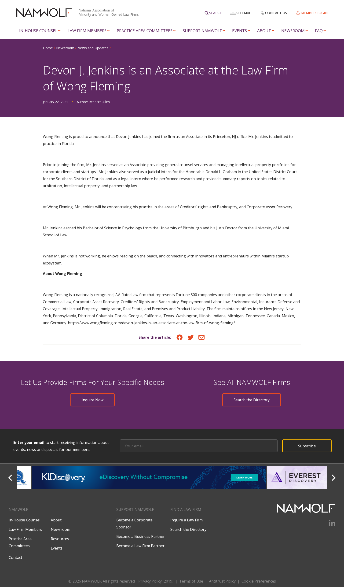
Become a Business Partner (140, 536)
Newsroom (293, 30)
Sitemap (243, 12)
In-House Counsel (38, 30)
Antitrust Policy (222, 581)
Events (239, 30)
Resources (60, 538)
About (264, 30)
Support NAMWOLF (202, 30)
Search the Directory (252, 399)
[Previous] (11, 477)
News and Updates (93, 47)
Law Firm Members (87, 30)
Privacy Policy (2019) (155, 581)
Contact (15, 557)
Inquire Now (92, 399)
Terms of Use (191, 581)
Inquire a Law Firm (186, 520)
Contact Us (276, 12)
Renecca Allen (99, 102)
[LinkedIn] (329, 525)
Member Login (314, 12)
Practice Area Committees (144, 30)
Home (48, 47)
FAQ (319, 30)
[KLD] (135, 478)
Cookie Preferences (259, 581)
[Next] (333, 477)
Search (216, 12)
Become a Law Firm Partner (140, 545)
